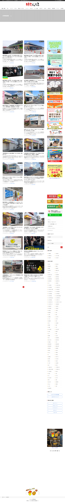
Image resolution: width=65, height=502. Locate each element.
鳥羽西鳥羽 (57, 337)
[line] (59, 0)
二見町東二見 (50, 367)
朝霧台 (57, 266)
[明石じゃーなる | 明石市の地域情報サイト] (32, 4)
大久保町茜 (49, 285)
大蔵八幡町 (49, 308)
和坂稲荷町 (49, 388)
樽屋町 (49, 335)
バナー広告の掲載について (52, 224)
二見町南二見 (57, 369)
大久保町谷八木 (50, 291)
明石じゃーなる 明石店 (55, 447)
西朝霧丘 (57, 348)
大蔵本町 (57, 308)
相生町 (49, 264)
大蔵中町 (57, 306)
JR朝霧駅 (49, 253)
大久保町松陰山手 (50, 297)
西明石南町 (49, 346)
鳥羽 (48, 337)
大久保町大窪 (57, 287)
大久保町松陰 (50, 295)
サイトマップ (50, 230)
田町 (56, 333)
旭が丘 (49, 272)
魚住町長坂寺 (50, 278)
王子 (48, 283)
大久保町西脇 (50, 293)
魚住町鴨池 (57, 274)
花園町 (57, 352)
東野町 (49, 358)
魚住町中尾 (57, 278)
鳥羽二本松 (49, 339)
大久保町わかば (50, 304)
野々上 (49, 352)
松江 (48, 375)
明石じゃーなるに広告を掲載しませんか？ (55, 178)
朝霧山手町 (57, 270)
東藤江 (49, 360)
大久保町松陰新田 (58, 295)
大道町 (49, 331)
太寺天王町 (57, 329)
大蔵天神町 (49, 306)
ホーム (49, 219)
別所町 (49, 373)
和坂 (56, 312)
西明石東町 (49, 344)
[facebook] (55, 0)
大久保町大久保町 (50, 289)
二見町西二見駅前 (50, 369)
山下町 (49, 386)
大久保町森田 (50, 299)
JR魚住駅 (49, 257)
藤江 (48, 365)
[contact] (60, 0)
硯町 (56, 325)
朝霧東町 (57, 268)
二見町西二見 (57, 367)
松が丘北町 (49, 377)
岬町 (48, 379)
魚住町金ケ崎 (50, 274)
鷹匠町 (57, 331)
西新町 (49, 350)
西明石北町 (57, 346)
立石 (48, 333)
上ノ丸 (57, 272)
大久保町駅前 (50, 287)
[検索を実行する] (62, 247)
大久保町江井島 (58, 285)
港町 (56, 379)
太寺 (56, 327)
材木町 (57, 318)
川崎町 (49, 314)
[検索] (62, 0)
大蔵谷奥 (49, 310)
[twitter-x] (56, 0)
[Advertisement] (32, 29)
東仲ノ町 (57, 356)
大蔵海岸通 (57, 304)
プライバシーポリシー (51, 228)
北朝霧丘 (49, 316)
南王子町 (49, 381)
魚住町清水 (49, 276)
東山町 (57, 360)
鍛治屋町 (49, 312)
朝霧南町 (49, 270)
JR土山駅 (57, 257)
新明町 (49, 325)
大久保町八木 (57, 299)
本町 (56, 373)
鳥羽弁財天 (57, 339)
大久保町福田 (57, 293)
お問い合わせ (50, 226)
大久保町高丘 (57, 289)
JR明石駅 (57, 253)
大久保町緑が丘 (58, 297)
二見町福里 (49, 371)
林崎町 (57, 354)
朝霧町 (49, 268)
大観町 (49, 327)
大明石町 (57, 283)
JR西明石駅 (49, 255)
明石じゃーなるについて (52, 221)
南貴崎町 (57, 381)
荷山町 (57, 350)
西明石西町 (57, 344)
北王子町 (57, 316)
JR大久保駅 (57, 255)
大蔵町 (57, 310)
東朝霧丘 (49, 356)
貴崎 (56, 314)
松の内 (57, 377)
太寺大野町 (49, 329)
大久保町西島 (57, 291)
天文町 (57, 335)
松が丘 (57, 375)
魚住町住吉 (57, 276)
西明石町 (49, 348)
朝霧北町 (49, 266)
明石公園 (57, 264)
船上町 (57, 371)
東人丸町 (57, 358)
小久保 (49, 318)
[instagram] (58, 0)
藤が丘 (57, 365)
